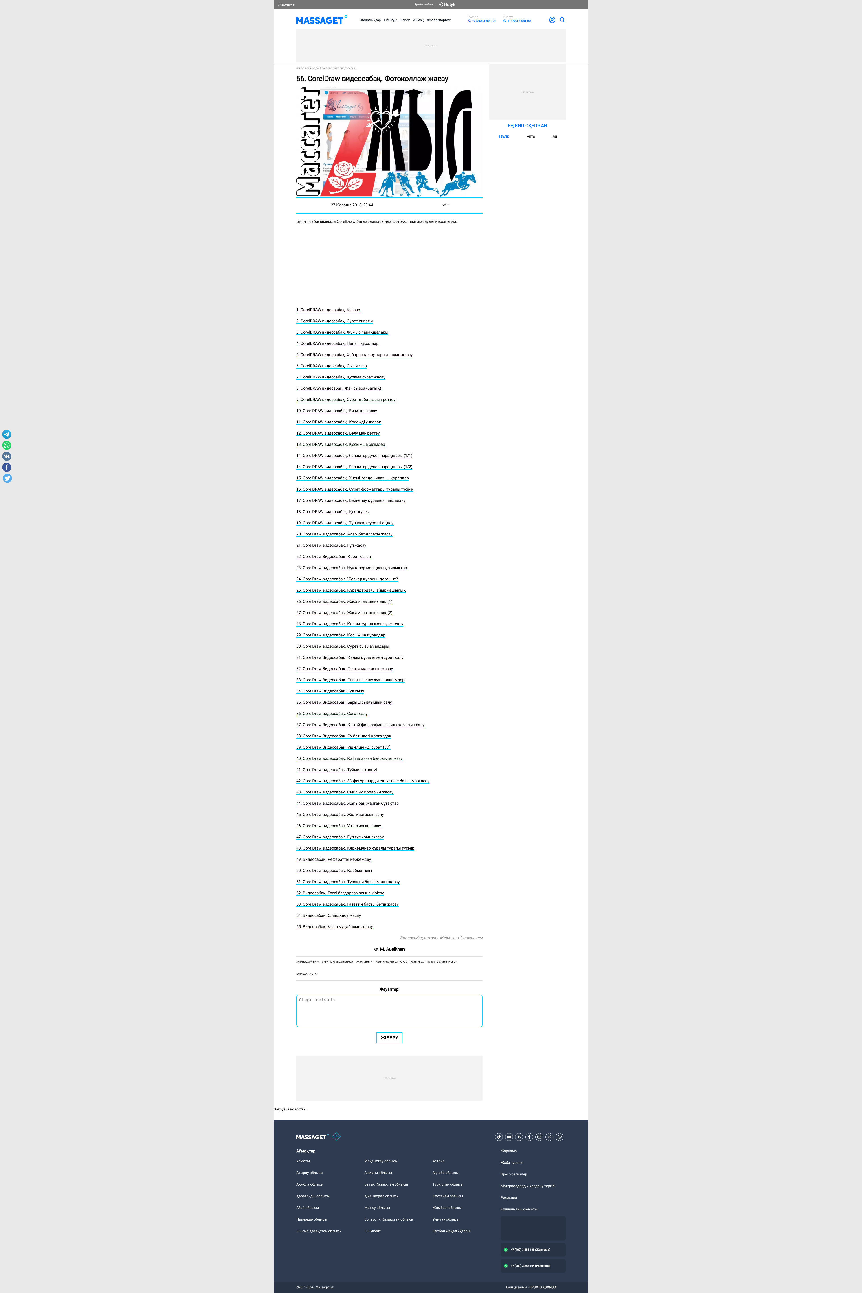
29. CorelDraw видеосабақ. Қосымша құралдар (340, 635)
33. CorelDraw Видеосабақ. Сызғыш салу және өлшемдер (350, 679)
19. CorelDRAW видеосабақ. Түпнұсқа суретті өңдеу (345, 522)
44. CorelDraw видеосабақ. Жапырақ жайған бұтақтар (347, 803)
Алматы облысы (378, 1173)
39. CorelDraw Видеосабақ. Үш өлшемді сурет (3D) (343, 747)
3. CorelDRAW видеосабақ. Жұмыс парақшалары (342, 332)
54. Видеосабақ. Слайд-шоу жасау (328, 915)
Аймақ (418, 20)
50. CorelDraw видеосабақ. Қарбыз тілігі (334, 870)
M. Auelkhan (392, 949)
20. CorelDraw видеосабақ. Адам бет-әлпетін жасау (344, 534)
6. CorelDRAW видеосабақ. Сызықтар (331, 365)
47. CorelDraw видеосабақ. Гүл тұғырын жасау (340, 836)
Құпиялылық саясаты (519, 1209)
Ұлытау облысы (446, 1219)
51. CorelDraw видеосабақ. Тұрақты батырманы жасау (348, 881)
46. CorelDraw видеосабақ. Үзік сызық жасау (338, 825)
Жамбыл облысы (447, 1208)
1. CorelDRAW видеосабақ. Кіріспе (328, 309)
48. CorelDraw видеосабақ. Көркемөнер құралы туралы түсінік (355, 848)
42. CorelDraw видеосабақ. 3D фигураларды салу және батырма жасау (362, 780)
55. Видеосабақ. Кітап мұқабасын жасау (334, 926)
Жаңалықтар (370, 20)
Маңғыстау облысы (381, 1161)
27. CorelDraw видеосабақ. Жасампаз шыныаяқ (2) (344, 612)
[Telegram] (549, 1137)
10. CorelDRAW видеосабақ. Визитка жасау (336, 410)
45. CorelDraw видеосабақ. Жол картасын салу (340, 814)
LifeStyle (390, 20)
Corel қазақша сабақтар (337, 962)
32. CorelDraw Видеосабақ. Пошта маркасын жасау (344, 668)
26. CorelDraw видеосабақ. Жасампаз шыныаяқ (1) (344, 601)
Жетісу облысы (377, 1208)
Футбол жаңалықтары (451, 1231)
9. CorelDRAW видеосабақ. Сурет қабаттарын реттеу (346, 399)
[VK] (519, 1137)
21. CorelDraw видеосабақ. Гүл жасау (331, 545)
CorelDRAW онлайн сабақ (391, 962)
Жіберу (389, 1037)
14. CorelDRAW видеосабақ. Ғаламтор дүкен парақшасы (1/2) (354, 466)
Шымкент (372, 1231)
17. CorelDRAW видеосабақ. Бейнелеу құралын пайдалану (351, 500)
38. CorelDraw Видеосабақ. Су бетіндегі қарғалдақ (343, 736)
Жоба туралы (512, 1162)
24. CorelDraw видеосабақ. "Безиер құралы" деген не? (347, 579)
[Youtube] (509, 1137)
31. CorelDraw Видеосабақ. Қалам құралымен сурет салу (350, 657)
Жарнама (286, 4)
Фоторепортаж (439, 20)
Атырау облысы (309, 1173)
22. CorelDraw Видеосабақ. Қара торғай (333, 556)
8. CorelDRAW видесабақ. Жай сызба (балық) (338, 388)
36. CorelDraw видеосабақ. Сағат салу (332, 713)
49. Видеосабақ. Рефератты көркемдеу (333, 859)
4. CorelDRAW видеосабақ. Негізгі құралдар (337, 343)
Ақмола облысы (309, 1184)
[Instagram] (539, 1137)
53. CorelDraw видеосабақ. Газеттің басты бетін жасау (347, 904)
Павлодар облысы (311, 1219)
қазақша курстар (307, 974)
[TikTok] (499, 1137)
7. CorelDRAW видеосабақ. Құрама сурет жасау (340, 377)
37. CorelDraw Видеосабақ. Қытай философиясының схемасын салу (360, 724)
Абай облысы (307, 1208)
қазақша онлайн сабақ (442, 962)
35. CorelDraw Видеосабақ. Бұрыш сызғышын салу (344, 702)
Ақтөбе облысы (446, 1173)
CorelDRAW (417, 962)
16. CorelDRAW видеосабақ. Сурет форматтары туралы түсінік (354, 489)
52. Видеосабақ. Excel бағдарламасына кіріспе (340, 893)
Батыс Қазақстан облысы (386, 1184)
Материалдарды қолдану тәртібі (528, 1186)
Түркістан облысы (448, 1184)
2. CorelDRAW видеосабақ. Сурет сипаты (334, 321)
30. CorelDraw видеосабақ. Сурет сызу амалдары (342, 646)
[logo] (321, 20)
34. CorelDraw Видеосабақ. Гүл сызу (330, 691)
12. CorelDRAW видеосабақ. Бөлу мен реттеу (338, 433)
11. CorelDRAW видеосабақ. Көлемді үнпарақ (338, 421)
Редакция (509, 1197)
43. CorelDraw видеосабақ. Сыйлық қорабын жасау (345, 792)
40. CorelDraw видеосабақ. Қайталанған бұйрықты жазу (349, 758)
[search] (562, 20)
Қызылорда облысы (381, 1196)
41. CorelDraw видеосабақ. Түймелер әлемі (336, 769)
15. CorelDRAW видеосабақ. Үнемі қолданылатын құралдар (352, 478)
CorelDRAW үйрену (307, 962)
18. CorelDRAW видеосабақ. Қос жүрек (332, 511)
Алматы (303, 1161)
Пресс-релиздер (514, 1174)
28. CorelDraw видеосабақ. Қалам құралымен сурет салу (349, 623)
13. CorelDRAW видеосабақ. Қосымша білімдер (340, 444)
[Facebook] (529, 1137)
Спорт (405, 20)
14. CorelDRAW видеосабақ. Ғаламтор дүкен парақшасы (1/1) (354, 455)
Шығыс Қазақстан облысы (318, 1231)
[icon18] (336, 1137)
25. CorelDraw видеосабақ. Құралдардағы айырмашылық (351, 590)
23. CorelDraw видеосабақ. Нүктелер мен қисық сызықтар (351, 567)
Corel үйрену (364, 962)
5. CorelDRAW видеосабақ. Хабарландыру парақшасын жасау (354, 354)
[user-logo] (552, 20)
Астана (438, 1161)
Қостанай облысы (448, 1196)
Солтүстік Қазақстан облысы (389, 1219)
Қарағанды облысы (313, 1196)
